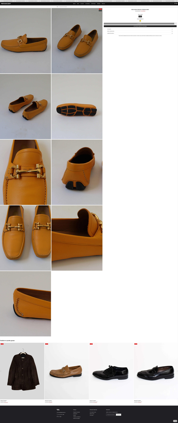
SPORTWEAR (93, 3)
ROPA (78, 3)
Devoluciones (75, 413)
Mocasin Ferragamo (48, 400)
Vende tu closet (92, 413)
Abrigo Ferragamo (3, 400)
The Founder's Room (93, 412)
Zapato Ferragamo (93, 400)
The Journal (91, 415)
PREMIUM (98, 3)
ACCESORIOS (87, 3)
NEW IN (74, 3)
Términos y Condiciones (76, 416)
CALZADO (82, 3)
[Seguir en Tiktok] (60, 416)
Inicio (57, 6)
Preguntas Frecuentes (76, 412)
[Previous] (1, 371)
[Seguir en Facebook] (57, 416)
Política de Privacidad (76, 418)
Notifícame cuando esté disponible (140, 26)
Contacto (74, 415)
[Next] (177, 371)
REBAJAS (103, 3)
